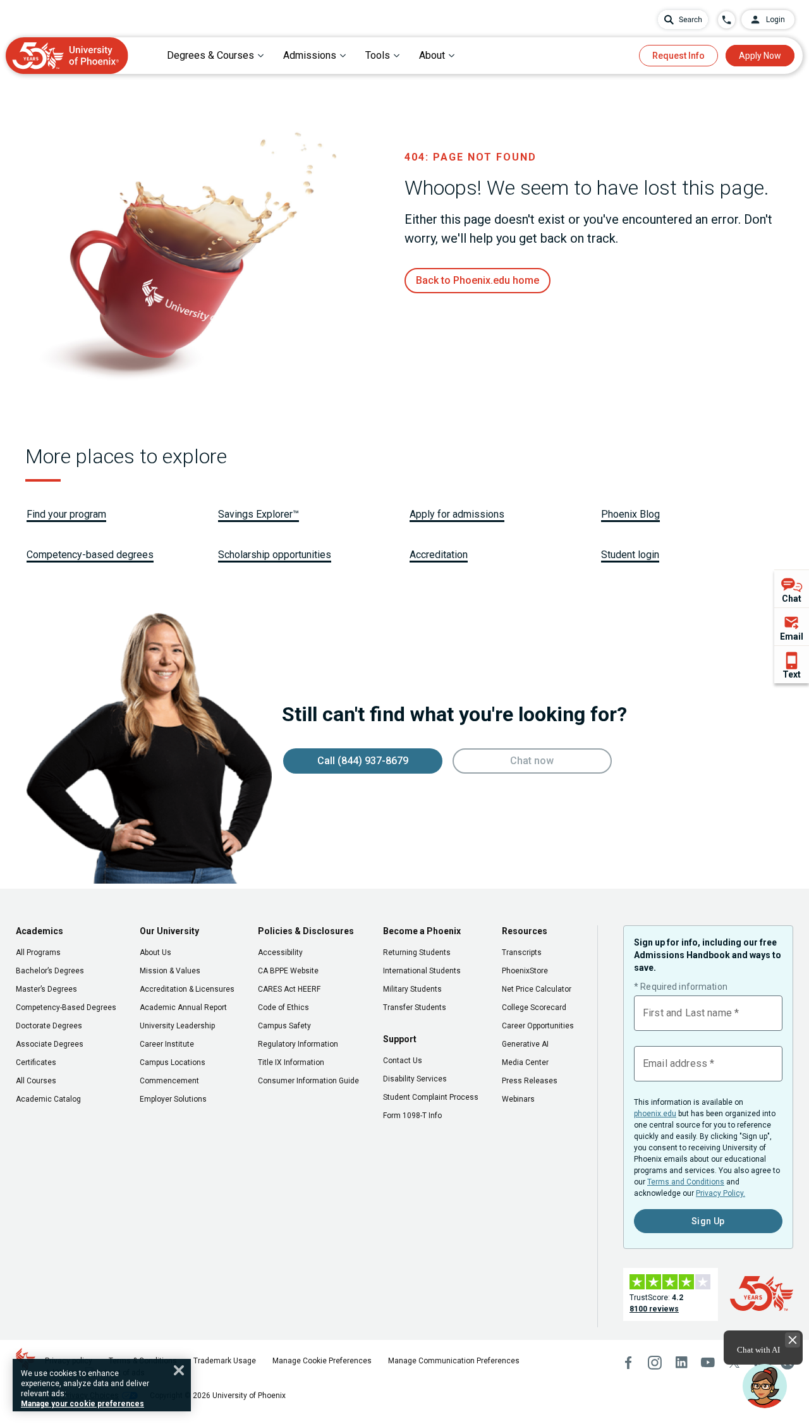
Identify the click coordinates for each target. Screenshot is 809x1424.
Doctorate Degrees (49, 1025)
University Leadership (177, 1025)
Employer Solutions (173, 1099)
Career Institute (167, 1044)
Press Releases (529, 1080)
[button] (765, 1386)
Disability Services (415, 1078)
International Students (422, 970)
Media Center (525, 1062)
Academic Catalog (48, 1099)
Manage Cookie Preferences (322, 1360)
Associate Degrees (49, 1044)
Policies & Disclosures (306, 931)
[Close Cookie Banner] (179, 1370)
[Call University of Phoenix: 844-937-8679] (726, 19)
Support (400, 1039)
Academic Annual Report (183, 1007)
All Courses (36, 1080)
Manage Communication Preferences (454, 1360)
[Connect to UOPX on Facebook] (628, 1362)
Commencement (169, 1080)
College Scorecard (534, 1007)
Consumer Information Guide (308, 1080)
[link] (477, 280)
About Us (155, 952)
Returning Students (417, 952)
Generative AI (525, 1044)
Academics (39, 931)
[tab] (215, 55)
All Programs (38, 952)
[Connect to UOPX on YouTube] (708, 1362)
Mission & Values (170, 970)
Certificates (36, 1062)
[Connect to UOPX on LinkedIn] (681, 1362)
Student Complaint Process (430, 1097)
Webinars (518, 1099)
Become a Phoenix (422, 931)
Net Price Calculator (536, 989)
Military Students (412, 989)
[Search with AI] (683, 19)
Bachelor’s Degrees (50, 970)
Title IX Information (291, 1062)
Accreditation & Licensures (187, 989)
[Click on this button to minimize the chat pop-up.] (792, 1340)
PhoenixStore (525, 970)
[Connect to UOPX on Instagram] (654, 1362)
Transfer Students (414, 1007)
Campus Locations (172, 1062)
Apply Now (760, 56)
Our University (169, 931)
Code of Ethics (283, 1007)
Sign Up (708, 1221)
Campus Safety (284, 1025)
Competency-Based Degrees (66, 1007)
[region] (102, 1385)
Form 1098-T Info (412, 1115)
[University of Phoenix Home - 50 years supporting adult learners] (67, 55)
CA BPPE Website (288, 970)
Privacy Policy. (720, 1193)
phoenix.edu (655, 1113)
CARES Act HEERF (289, 989)
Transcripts (522, 952)
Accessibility (280, 952)
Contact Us (402, 1060)
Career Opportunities (538, 1025)
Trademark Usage (224, 1360)
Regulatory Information (298, 1044)
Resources (524, 931)
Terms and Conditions (685, 1182)
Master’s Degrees (46, 989)
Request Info (678, 56)
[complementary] (791, 626)
